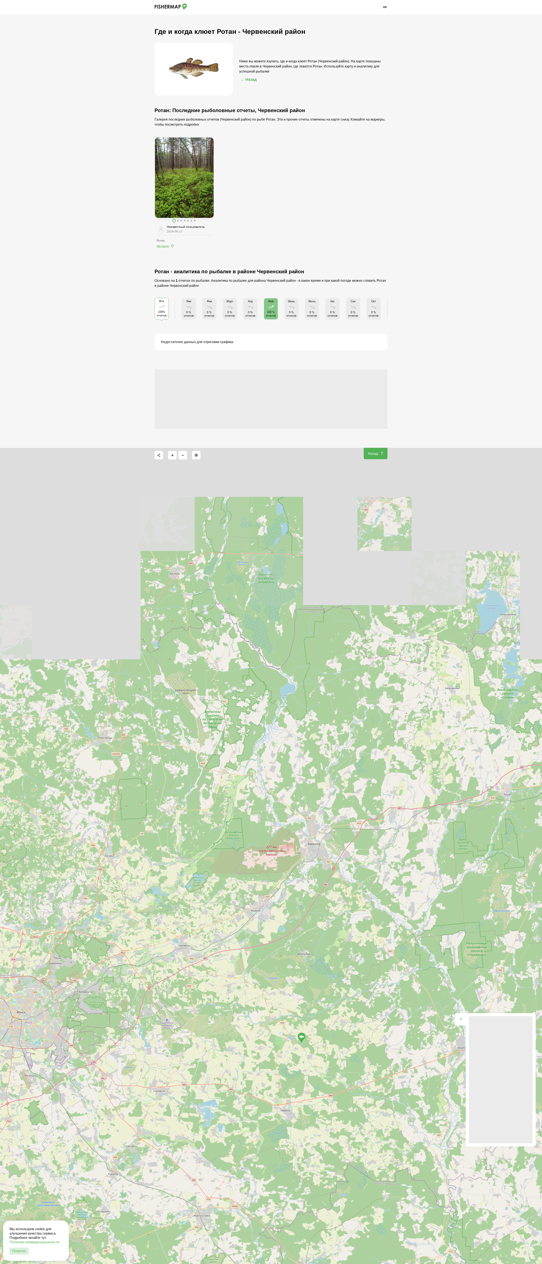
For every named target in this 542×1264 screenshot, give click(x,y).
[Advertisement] (271, 399)
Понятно (19, 1251)
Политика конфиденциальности (34, 1242)
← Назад (249, 79)
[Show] (302, 1037)
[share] (158, 455)
